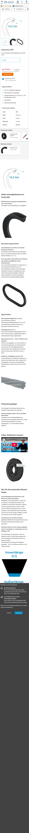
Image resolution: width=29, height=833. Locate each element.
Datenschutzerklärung (7, 607)
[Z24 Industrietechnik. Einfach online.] (9, 2)
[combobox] (10, 60)
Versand (11, 71)
